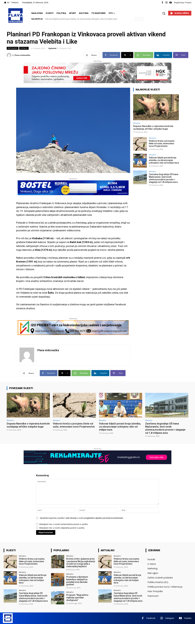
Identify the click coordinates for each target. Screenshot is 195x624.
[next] (142, 19)
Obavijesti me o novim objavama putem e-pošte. (62, 528)
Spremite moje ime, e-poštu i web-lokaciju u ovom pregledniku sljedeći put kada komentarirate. (81, 518)
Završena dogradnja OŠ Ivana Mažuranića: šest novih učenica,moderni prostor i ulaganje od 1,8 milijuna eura (163, 178)
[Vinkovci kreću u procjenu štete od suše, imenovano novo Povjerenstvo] (140, 144)
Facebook (150, 618)
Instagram (169, 618)
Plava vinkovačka (22, 55)
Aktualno (12, 48)
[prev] (137, 19)
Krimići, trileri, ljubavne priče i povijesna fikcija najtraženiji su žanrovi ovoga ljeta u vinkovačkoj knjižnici (80, 563)
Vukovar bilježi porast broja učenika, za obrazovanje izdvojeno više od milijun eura (164, 160)
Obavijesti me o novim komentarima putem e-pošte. (63, 524)
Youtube (187, 618)
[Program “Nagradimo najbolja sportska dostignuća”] (57, 597)
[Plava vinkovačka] (9, 55)
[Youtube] (170, 3)
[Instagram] (166, 3)
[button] (163, 13)
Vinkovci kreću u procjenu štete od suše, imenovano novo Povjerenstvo (161, 143)
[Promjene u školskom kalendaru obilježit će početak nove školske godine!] (57, 579)
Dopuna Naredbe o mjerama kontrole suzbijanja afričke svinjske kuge (153, 127)
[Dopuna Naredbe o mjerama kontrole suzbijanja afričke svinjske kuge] (156, 107)
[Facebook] (162, 3)
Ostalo (23, 48)
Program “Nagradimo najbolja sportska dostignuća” (77, 597)
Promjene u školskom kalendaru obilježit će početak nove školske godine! (77, 581)
